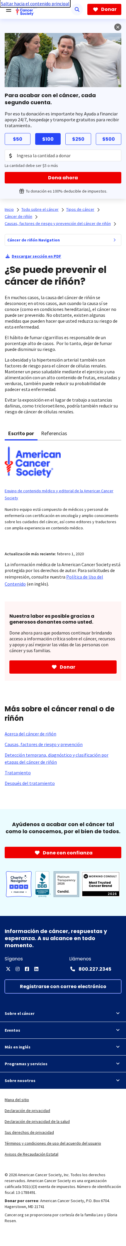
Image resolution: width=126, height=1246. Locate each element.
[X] (8, 968)
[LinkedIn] (36, 968)
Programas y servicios (26, 1063)
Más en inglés (17, 1047)
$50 (17, 139)
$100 (48, 139)
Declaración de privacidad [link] (27, 1110)
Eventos (12, 1030)
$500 (108, 139)
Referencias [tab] (54, 433)
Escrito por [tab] (21, 433)
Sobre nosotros (20, 1080)
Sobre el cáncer (20, 1013)
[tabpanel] (63, 492)
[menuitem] (114, 240)
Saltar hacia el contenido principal (35, 3)
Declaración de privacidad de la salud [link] (37, 1121)
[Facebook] (26, 968)
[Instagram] (17, 968)
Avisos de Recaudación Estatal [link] (31, 1154)
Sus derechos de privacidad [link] (29, 1132)
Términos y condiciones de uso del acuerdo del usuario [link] (53, 1143)
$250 (78, 139)
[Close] (117, 27)
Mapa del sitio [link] (17, 1099)
